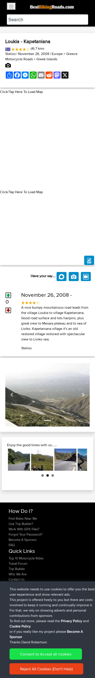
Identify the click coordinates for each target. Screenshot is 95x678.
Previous (14, 459)
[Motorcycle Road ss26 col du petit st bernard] (42, 460)
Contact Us (17, 579)
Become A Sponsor (23, 539)
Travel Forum (18, 563)
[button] (11, 395)
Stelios (10, 53)
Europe (57, 53)
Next (80, 459)
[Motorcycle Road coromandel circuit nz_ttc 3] (19, 460)
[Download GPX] (89, 260)
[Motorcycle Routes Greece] (7, 48)
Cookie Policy (20, 626)
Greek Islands (46, 59)
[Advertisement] (47, 141)
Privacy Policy (71, 620)
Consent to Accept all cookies (45, 654)
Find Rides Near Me (23, 518)
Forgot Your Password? (25, 534)
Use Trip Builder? (21, 523)
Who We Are (18, 574)
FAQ (12, 545)
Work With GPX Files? (24, 529)
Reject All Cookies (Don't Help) (46, 669)
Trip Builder (17, 569)
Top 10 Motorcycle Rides (26, 558)
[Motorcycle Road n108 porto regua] (65, 460)
